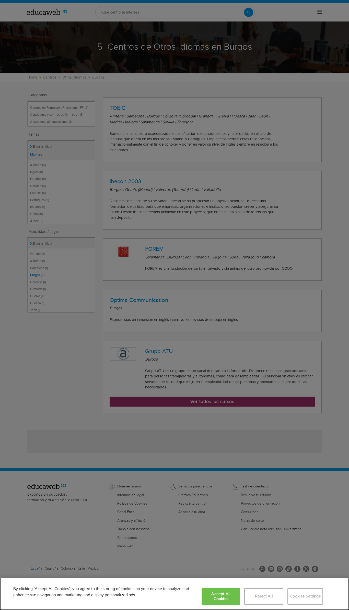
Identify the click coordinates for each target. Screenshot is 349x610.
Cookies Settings (305, 596)
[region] (174, 594)
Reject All (264, 596)
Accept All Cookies (220, 596)
